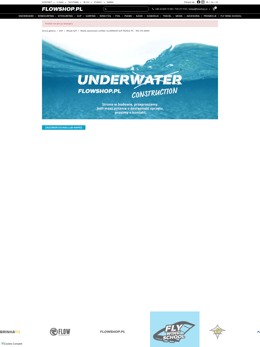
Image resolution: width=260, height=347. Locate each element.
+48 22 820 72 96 (164, 9)
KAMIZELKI (153, 16)
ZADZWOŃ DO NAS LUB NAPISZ (63, 127)
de (217, 2)
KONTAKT (47, 2)
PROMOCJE (210, 16)
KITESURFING (65, 16)
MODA (179, 16)
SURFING (91, 16)
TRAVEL (167, 16)
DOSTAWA (73, 2)
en (212, 2)
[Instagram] (203, 2)
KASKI (139, 16)
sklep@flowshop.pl (198, 9)
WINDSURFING (46, 16)
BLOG (86, 2)
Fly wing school (231, 16)
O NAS (60, 2)
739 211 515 (181, 9)
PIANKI (128, 16)
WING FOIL (105, 16)
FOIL (117, 16)
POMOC (98, 2)
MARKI (110, 2)
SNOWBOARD (26, 16)
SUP (79, 16)
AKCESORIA (193, 16)
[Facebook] (198, 2)
